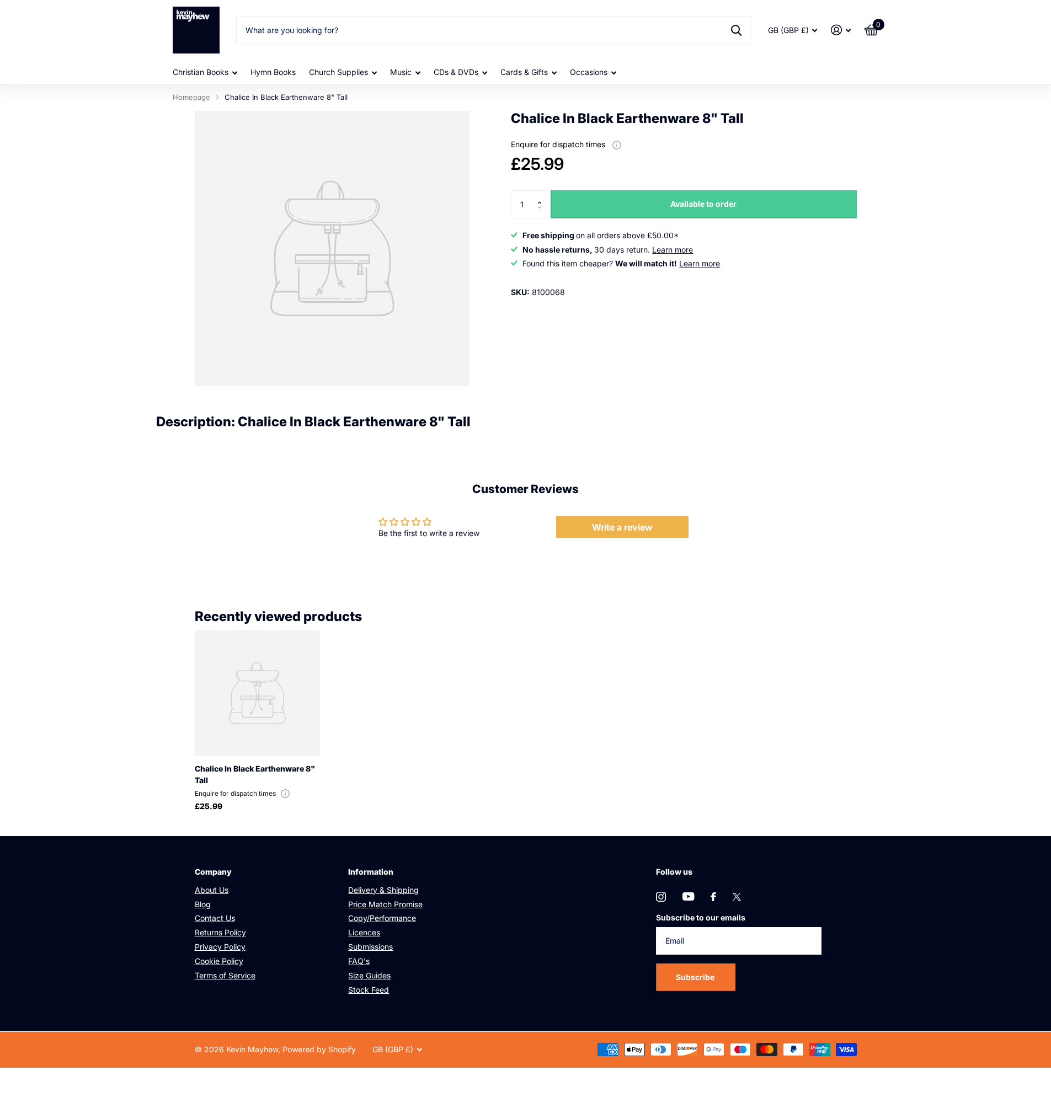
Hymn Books (273, 72)
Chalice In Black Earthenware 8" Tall (255, 774)
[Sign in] (841, 30)
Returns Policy (220, 932)
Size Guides (369, 975)
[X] (737, 897)
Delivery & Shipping (383, 890)
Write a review (622, 527)
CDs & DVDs (456, 72)
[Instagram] (661, 897)
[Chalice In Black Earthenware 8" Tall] (257, 693)
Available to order (703, 203)
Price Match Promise (385, 904)
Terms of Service (225, 975)
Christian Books (200, 72)
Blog (203, 904)
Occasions (588, 72)
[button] (542, 194)
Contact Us (215, 918)
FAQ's (359, 961)
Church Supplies (338, 72)
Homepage (191, 97)
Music (401, 72)
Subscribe (696, 977)
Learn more (672, 249)
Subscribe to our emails (700, 917)
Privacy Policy (220, 946)
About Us (211, 890)
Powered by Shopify (319, 1049)
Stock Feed (368, 989)
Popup (616, 144)
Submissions (370, 946)
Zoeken (736, 30)
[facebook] (713, 896)
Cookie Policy (219, 961)
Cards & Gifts (524, 72)
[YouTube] (688, 896)
